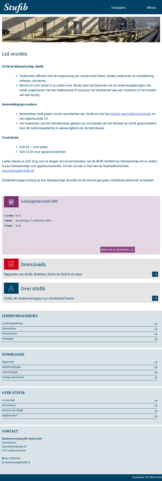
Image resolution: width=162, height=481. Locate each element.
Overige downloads (13, 377)
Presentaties (9, 333)
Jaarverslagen (10, 372)
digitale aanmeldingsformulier (130, 114)
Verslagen (7, 338)
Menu (151, 7)
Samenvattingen (11, 366)
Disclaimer (138, 477)
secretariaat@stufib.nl (18, 171)
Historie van (12, 410)
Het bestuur (9, 405)
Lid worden (8, 400)
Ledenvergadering (12, 323)
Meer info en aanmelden (115, 249)
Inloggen (118, 7)
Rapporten (8, 361)
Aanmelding (9, 328)
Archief (9, 415)
